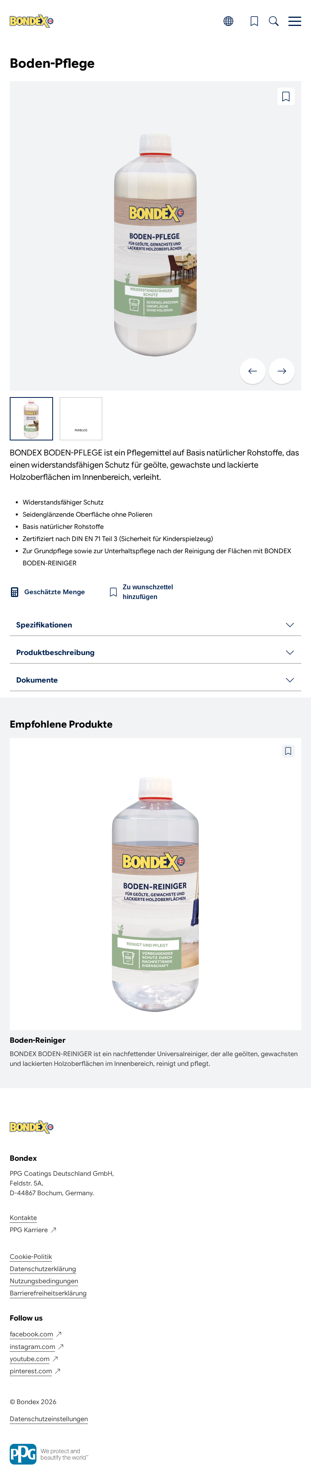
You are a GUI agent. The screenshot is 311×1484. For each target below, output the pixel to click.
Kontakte (23, 1218)
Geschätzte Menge (54, 592)
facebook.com (31, 1334)
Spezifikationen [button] (44, 625)
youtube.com (29, 1359)
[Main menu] (294, 21)
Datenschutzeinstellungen (49, 1419)
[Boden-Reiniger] (155, 903)
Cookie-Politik (31, 1257)
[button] (254, 21)
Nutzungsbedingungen (44, 1281)
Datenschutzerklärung (43, 1269)
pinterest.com (31, 1371)
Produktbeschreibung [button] (55, 652)
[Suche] (274, 21)
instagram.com (32, 1347)
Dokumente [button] (37, 680)
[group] (155, 625)
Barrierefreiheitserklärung (48, 1293)
